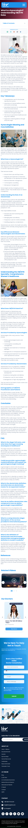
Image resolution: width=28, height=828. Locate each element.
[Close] (25, 802)
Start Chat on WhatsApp (15, 821)
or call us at (14, 825)
